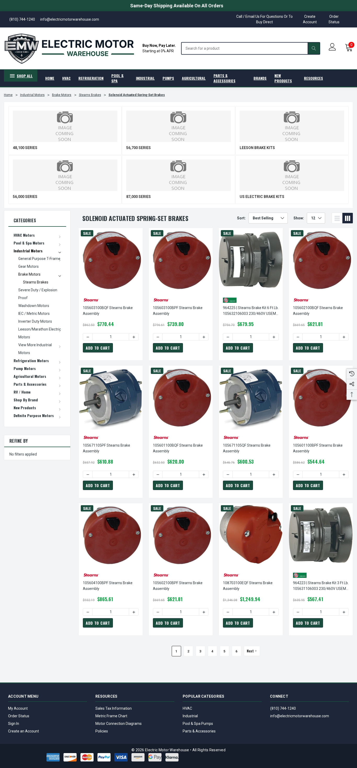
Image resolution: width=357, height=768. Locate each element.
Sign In (13, 723)
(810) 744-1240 (283, 708)
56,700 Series (138, 148)
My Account (18, 708)
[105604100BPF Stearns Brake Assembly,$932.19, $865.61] (111, 535)
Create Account (310, 19)
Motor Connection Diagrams (118, 723)
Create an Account (23, 731)
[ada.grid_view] (347, 218)
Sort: (241, 218)
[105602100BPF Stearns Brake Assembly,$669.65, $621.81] (181, 535)
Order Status (334, 19)
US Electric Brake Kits (262, 197)
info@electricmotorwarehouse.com (299, 716)
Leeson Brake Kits (257, 148)
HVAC (187, 708)
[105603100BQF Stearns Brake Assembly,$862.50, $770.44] (111, 260)
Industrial (190, 716)
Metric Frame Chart (111, 716)
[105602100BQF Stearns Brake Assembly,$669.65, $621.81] (321, 260)
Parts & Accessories (199, 731)
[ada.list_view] (337, 218)
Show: (298, 218)
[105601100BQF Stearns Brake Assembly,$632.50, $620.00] (181, 398)
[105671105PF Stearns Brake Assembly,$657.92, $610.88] (111, 398)
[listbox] (268, 218)
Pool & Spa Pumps (198, 723)
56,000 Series (25, 197)
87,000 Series (138, 197)
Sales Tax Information (113, 708)
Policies (101, 731)
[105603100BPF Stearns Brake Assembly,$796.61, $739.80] (181, 260)
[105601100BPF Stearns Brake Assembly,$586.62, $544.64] (321, 398)
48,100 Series (25, 148)
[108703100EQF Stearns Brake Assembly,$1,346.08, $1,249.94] (251, 535)
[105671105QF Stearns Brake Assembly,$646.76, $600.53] (251, 398)
